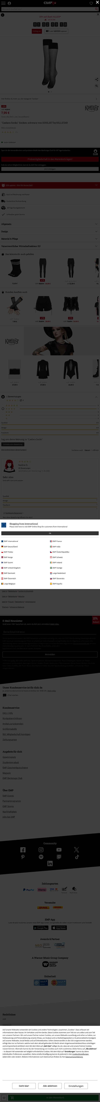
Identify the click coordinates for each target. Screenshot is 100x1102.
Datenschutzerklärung (74, 1057)
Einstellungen (76, 1086)
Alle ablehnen (50, 1086)
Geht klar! (24, 1086)
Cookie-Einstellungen (80, 1054)
